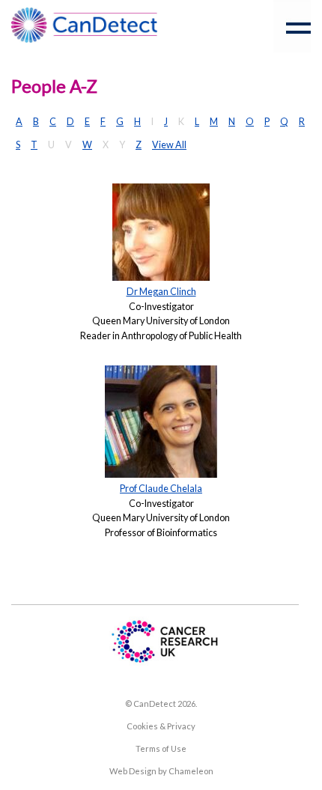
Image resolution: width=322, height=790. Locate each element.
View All (169, 145)
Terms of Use (161, 748)
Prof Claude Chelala (161, 488)
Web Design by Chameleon (161, 771)
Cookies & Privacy (161, 726)
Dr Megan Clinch (161, 291)
